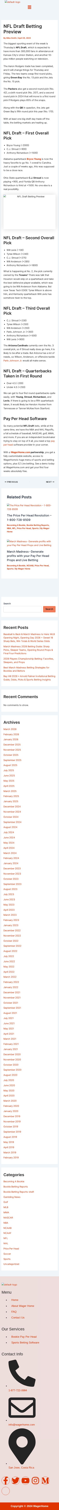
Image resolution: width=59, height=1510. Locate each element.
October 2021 (10, 1002)
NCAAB (30, 565)
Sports (35, 528)
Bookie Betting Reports (38, 525)
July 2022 (8, 956)
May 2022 (8, 966)
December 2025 (12, 744)
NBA (9, 528)
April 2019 (8, 1147)
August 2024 (10, 827)
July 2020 (8, 1080)
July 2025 (8, 770)
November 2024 (12, 811)
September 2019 (12, 1131)
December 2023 (12, 868)
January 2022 (10, 987)
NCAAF (7, 1233)
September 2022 (12, 945)
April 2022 (8, 971)
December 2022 (12, 930)
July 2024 (8, 832)
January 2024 (10, 863)
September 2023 (12, 884)
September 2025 (12, 760)
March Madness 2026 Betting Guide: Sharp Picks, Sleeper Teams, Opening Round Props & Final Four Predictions (28, 650)
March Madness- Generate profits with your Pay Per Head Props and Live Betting (28, 556)
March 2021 (9, 1038)
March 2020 (10, 1100)
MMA (6, 1212)
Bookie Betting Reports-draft (18, 1191)
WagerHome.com (20, 452)
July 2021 (8, 1018)
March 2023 (10, 915)
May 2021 (8, 1028)
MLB (5, 1207)
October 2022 (10, 940)
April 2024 (8, 848)
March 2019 (9, 1152)
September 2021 (12, 1007)
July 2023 (8, 894)
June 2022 (9, 961)
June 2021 (9, 1023)
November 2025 (12, 749)
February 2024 (11, 858)
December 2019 (11, 1116)
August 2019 (10, 1137)
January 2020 (10, 1111)
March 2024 (10, 853)
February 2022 (11, 982)
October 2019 (10, 1126)
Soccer (7, 1253)
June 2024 (9, 837)
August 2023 (10, 889)
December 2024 (12, 806)
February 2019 (11, 1157)
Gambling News (11, 1197)
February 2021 (11, 1044)
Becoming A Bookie (16, 525)
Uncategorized (11, 1264)
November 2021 (12, 997)
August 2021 (10, 1013)
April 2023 (8, 909)
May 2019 (8, 1142)
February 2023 (11, 920)
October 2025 (10, 755)
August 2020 (10, 1075)
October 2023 (10, 879)
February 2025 (11, 796)
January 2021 (10, 1049)
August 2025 (10, 765)
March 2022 (10, 976)
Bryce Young (34, 159)
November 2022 (12, 935)
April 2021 (8, 1033)
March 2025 (10, 791)
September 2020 (12, 1069)
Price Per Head (24, 528)
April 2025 (8, 786)
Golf (5, 1202)
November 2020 (12, 1059)
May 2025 (8, 780)
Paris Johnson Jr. (12, 360)
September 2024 (12, 822)
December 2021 (11, 992)
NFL (14, 528)
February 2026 (11, 734)
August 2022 (10, 951)
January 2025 (10, 801)
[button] (29, 7)
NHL (5, 1243)
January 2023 (10, 925)
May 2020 (8, 1090)
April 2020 (8, 1095)
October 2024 (10, 817)
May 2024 (8, 842)
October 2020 (10, 1064)
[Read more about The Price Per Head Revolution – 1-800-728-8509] (29, 507)
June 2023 (9, 899)
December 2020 (12, 1054)
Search (7, 603)
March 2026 (10, 729)
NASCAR (8, 1217)
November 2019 (12, 1121)
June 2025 (9, 775)
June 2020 (9, 1085)
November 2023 (12, 873)
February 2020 (11, 1106)
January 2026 (10, 739)
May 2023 (8, 904)
